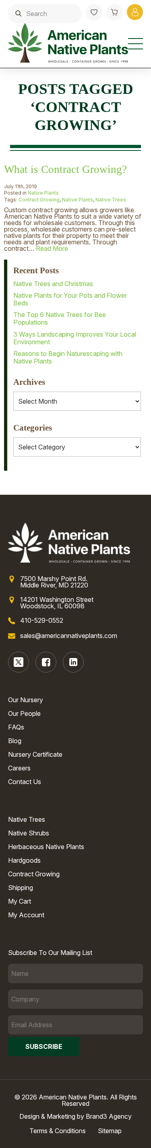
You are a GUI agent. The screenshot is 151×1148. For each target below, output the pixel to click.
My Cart (19, 901)
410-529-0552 (41, 620)
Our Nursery (25, 700)
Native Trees (110, 200)
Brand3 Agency (109, 1116)
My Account (26, 915)
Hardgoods (24, 860)
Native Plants (43, 193)
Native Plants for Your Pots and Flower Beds (70, 299)
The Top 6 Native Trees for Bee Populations (59, 318)
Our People (24, 713)
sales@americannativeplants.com (68, 635)
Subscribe (43, 1046)
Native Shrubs (28, 833)
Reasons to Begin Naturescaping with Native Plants (67, 357)
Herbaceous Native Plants (46, 847)
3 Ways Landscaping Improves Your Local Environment (74, 338)
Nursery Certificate (35, 754)
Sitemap (110, 1131)
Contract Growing (39, 200)
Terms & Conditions (57, 1131)
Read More (52, 248)
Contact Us (24, 782)
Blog (14, 741)
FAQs (16, 727)
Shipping (20, 888)
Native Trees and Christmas (53, 284)
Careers (19, 768)
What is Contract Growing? (65, 169)
